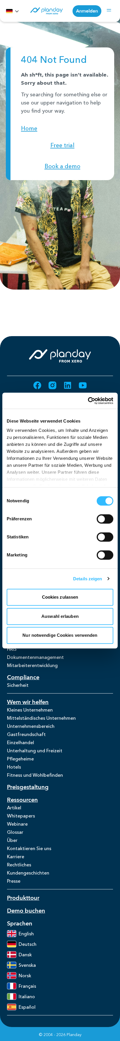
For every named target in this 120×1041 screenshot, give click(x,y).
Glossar (15, 832)
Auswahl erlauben (60, 616)
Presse (13, 881)
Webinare (17, 824)
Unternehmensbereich (30, 726)
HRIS (12, 649)
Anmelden (87, 11)
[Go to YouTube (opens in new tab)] (82, 385)
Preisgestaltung (28, 787)
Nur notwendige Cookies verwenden (59, 635)
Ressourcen (22, 800)
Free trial (62, 145)
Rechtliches (19, 865)
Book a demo (62, 166)
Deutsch (27, 944)
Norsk (25, 975)
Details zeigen (87, 578)
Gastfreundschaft (26, 734)
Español (27, 1007)
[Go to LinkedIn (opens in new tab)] (67, 385)
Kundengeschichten (28, 873)
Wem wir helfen (28, 702)
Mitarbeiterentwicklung (32, 665)
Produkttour (23, 898)
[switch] (105, 519)
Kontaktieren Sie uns (29, 848)
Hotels (14, 767)
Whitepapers (21, 816)
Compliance (23, 677)
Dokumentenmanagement (35, 657)
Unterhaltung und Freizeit (34, 750)
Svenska (27, 965)
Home (29, 128)
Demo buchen (26, 911)
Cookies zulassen (60, 597)
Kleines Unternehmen (30, 710)
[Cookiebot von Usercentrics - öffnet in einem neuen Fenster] (87, 401)
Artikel (14, 808)
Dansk (25, 954)
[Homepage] (46, 11)
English (26, 934)
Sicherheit (18, 685)
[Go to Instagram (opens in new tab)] (52, 385)
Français (27, 986)
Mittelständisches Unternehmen (41, 718)
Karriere (15, 856)
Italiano (27, 996)
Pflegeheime (20, 759)
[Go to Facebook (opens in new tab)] (37, 385)
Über (12, 840)
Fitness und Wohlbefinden (35, 775)
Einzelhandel (20, 742)
